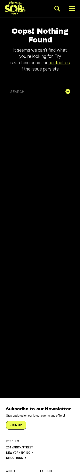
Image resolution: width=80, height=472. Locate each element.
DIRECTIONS (14, 457)
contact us (59, 62)
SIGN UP (16, 425)
